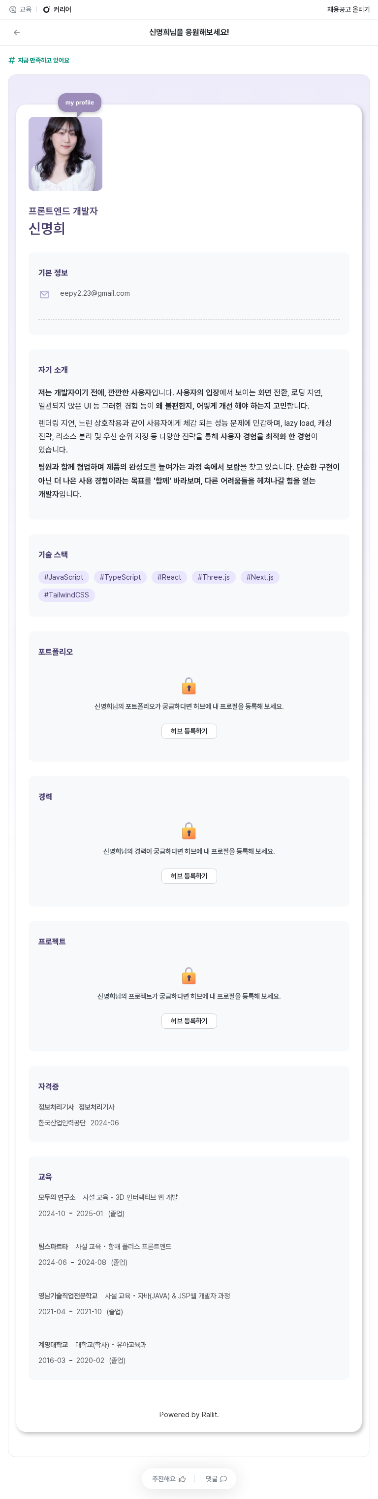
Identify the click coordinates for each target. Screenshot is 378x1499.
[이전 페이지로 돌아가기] (17, 32)
